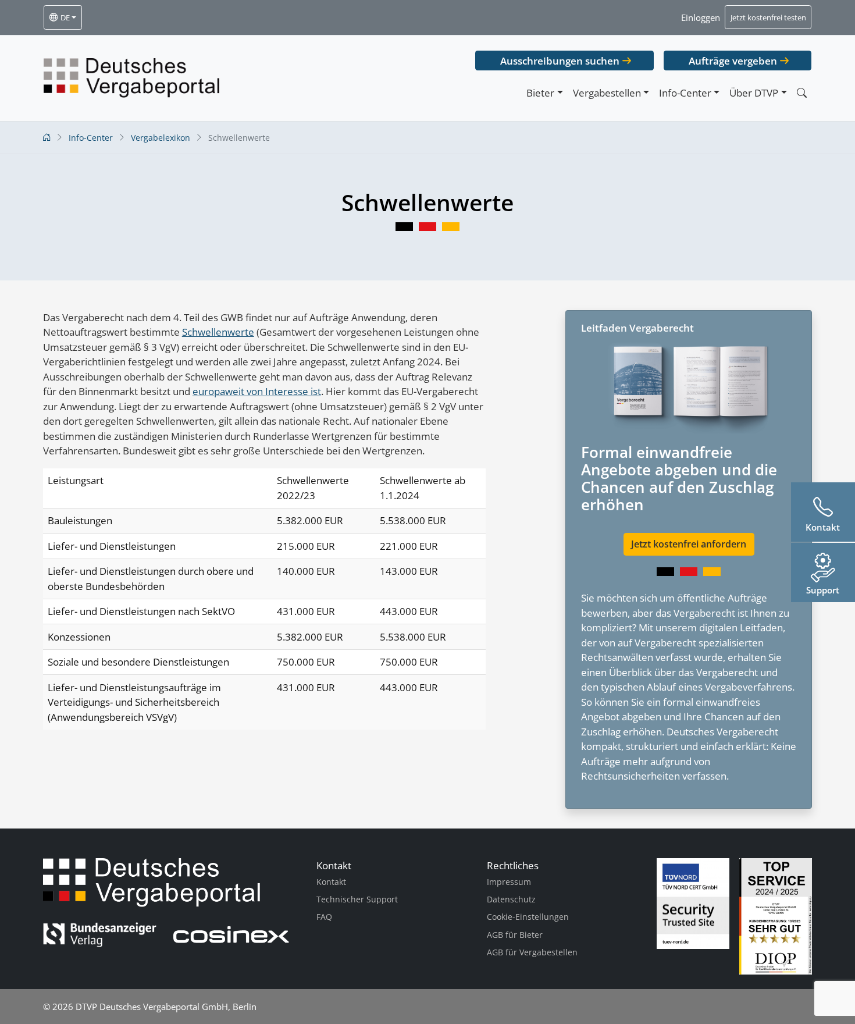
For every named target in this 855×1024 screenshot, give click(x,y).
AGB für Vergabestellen (532, 952)
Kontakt (331, 881)
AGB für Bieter (515, 934)
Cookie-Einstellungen (528, 916)
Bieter (540, 92)
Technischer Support (357, 899)
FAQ (324, 916)
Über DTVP (753, 92)
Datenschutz (511, 899)
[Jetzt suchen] (801, 92)
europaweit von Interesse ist (257, 391)
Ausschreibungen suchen (559, 60)
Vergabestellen (607, 92)
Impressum (509, 881)
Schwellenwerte (218, 332)
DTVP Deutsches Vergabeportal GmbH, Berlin (166, 1006)
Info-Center (685, 92)
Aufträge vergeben (733, 60)
